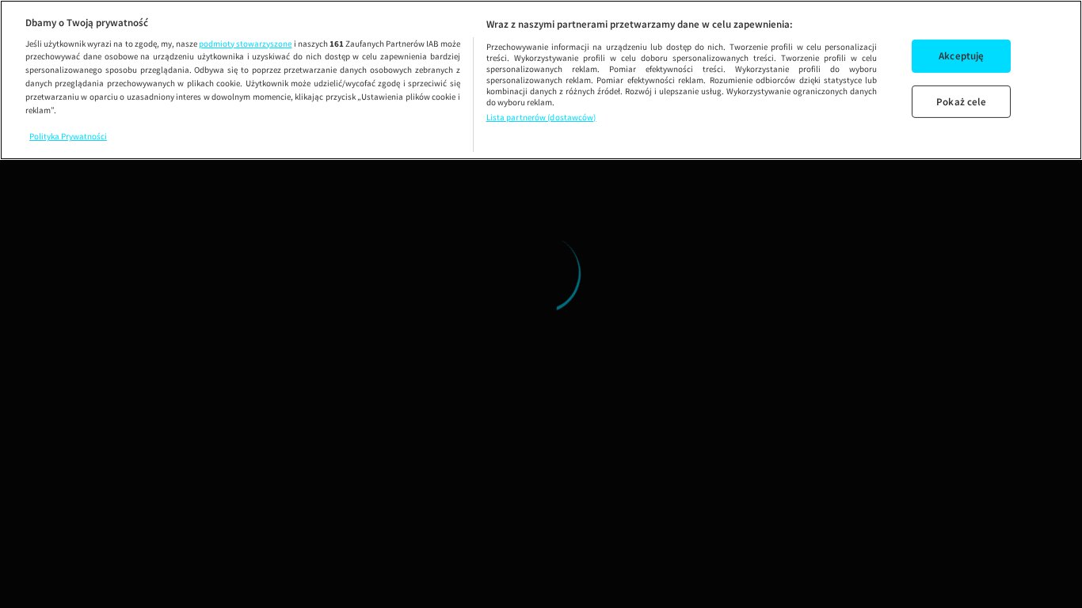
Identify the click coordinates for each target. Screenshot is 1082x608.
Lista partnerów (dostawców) (541, 117)
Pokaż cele (961, 101)
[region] (541, 80)
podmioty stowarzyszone (245, 43)
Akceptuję (961, 56)
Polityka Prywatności (68, 136)
